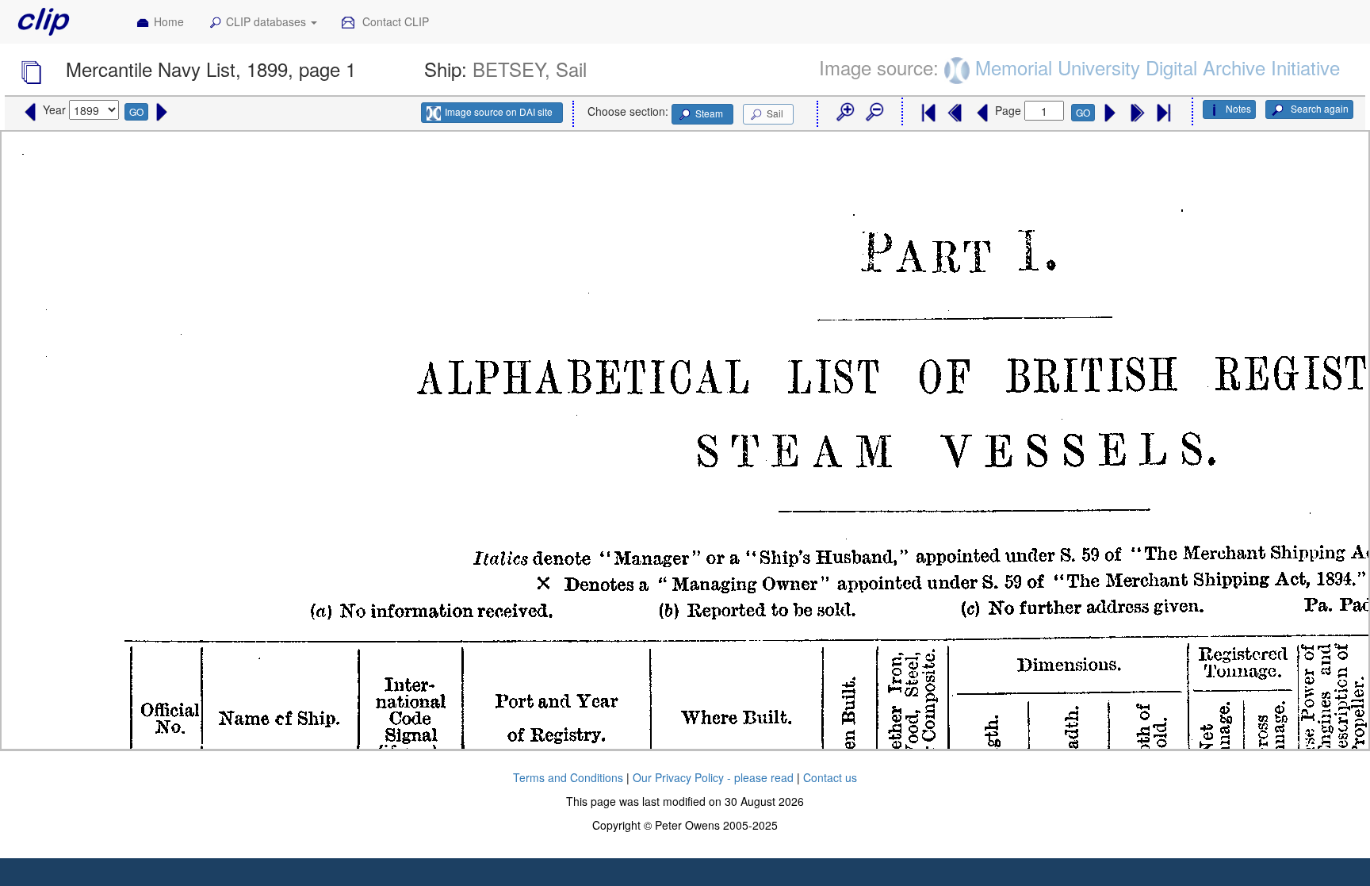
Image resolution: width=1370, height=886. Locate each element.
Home (169, 21)
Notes (1238, 108)
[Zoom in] (844, 113)
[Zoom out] (874, 113)
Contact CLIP (394, 21)
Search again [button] (1318, 108)
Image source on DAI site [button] (499, 111)
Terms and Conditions (568, 777)
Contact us (830, 777)
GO (136, 111)
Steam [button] (709, 113)
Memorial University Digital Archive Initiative (1157, 67)
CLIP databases (267, 21)
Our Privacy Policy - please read (713, 777)
